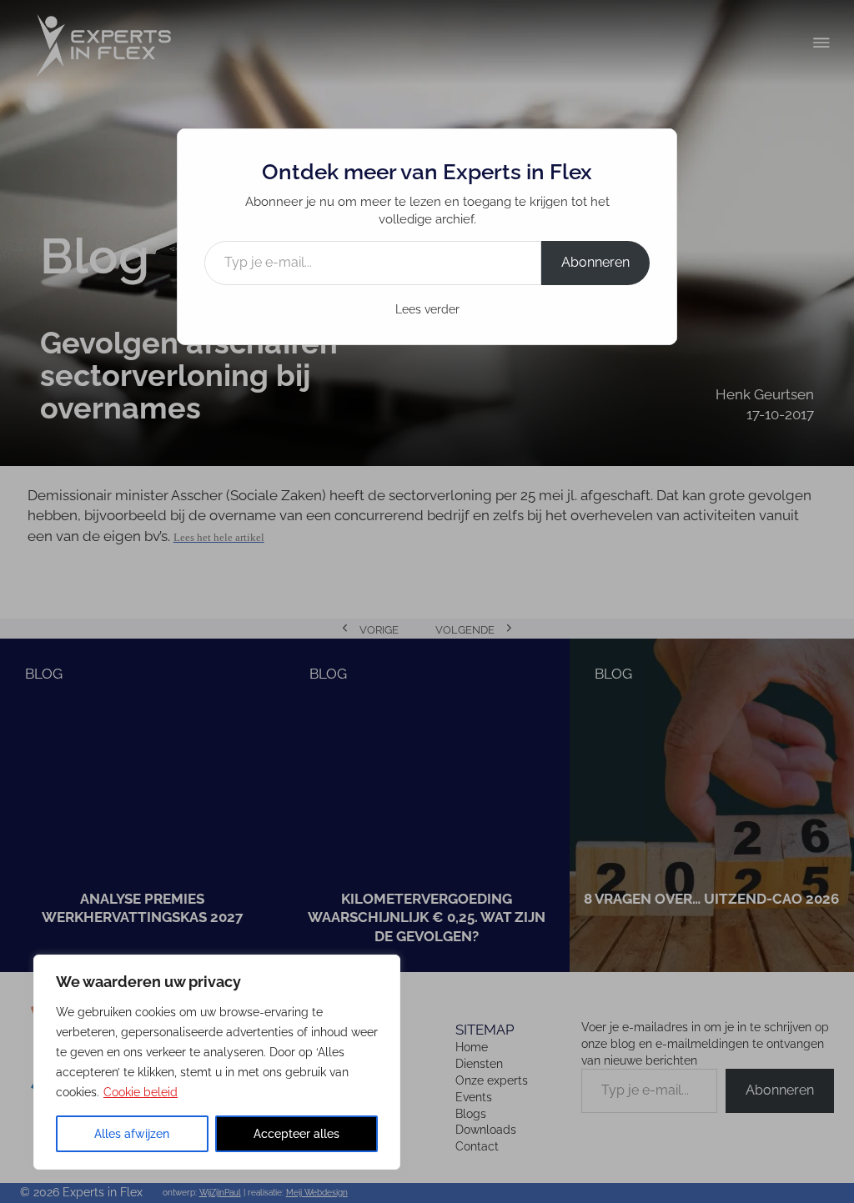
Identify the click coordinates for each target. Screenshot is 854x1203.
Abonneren (595, 262)
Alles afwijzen (131, 1133)
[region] (216, 1062)
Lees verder (427, 309)
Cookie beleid (140, 1092)
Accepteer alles (296, 1133)
